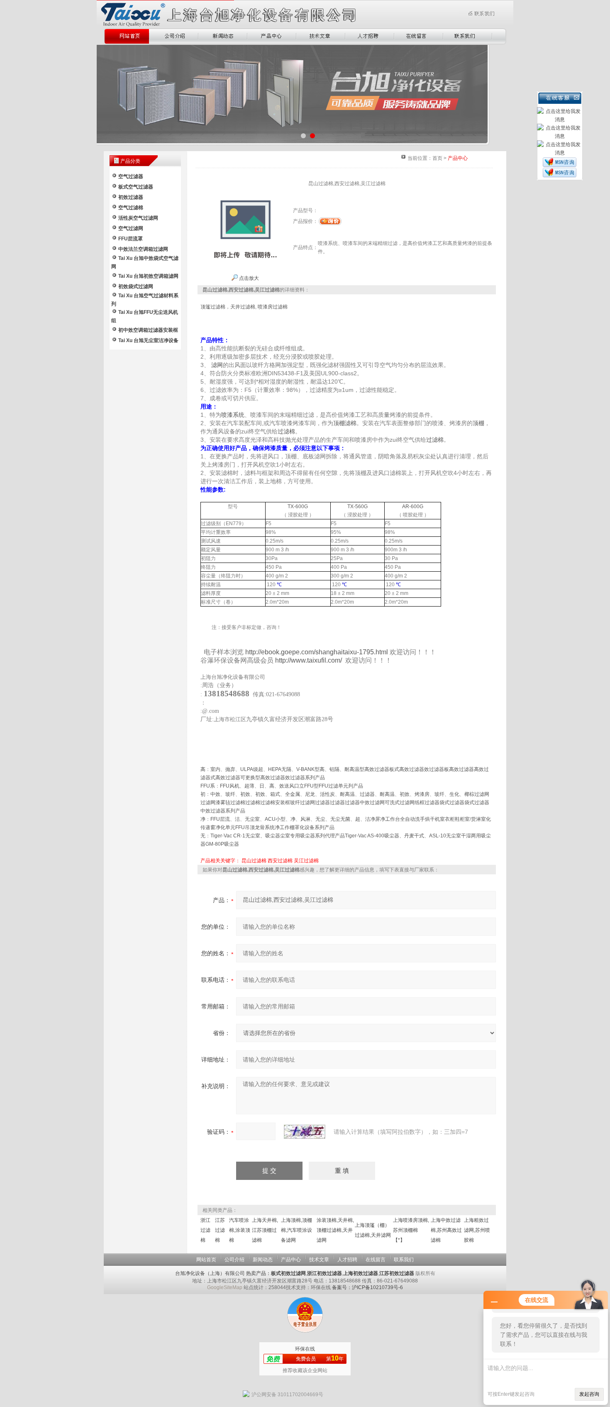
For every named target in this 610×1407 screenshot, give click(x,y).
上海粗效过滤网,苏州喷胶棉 (477, 1230)
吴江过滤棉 (306, 861)
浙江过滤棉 (205, 1230)
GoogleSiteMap (224, 1287)
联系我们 (404, 1260)
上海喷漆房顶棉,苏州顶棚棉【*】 (411, 1230)
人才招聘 (347, 1260)
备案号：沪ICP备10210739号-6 (367, 1287)
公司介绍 (234, 1260)
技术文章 (319, 1260)
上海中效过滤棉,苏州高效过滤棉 (446, 1230)
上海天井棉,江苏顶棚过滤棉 (265, 1230)
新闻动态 (263, 1260)
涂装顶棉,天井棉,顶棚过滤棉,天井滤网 (335, 1230)
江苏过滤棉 (220, 1230)
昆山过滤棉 (254, 861)
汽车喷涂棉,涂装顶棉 (239, 1230)
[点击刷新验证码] (304, 1132)
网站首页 (206, 1260)
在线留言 (376, 1260)
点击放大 (248, 278)
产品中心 (291, 1260)
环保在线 (305, 1349)
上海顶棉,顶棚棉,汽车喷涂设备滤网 (296, 1230)
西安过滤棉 (280, 861)
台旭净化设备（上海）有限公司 (210, 1273)
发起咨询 (589, 1394)
